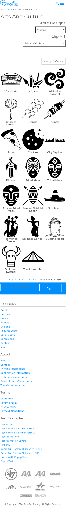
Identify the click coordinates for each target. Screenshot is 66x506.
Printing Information (12, 368)
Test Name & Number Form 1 (17, 428)
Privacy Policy (8, 406)
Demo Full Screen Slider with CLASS (21, 448)
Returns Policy (8, 402)
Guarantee (6, 398)
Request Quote (8, 330)
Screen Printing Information (16, 380)
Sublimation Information (15, 372)
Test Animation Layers (13, 440)
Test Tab (5, 444)
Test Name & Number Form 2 (17, 432)
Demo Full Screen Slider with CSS (20, 453)
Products (5, 322)
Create (4, 318)
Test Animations (10, 436)
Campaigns (7, 338)
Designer (5, 314)
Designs (12, 9)
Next (34, 279)
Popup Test (6, 461)
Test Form (6, 424)
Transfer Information (12, 385)
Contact (5, 342)
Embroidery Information (14, 377)
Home (3, 9)
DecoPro (5, 310)
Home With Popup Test (13, 457)
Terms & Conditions (12, 410)
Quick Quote (7, 334)
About (3, 347)
